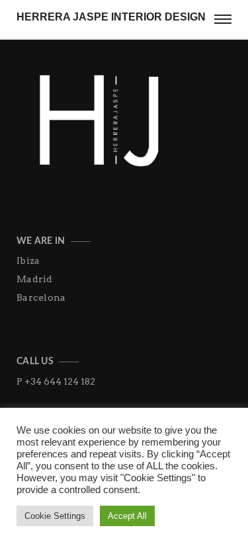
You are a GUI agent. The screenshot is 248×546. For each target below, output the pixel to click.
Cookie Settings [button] (54, 516)
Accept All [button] (127, 516)
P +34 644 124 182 (56, 381)
